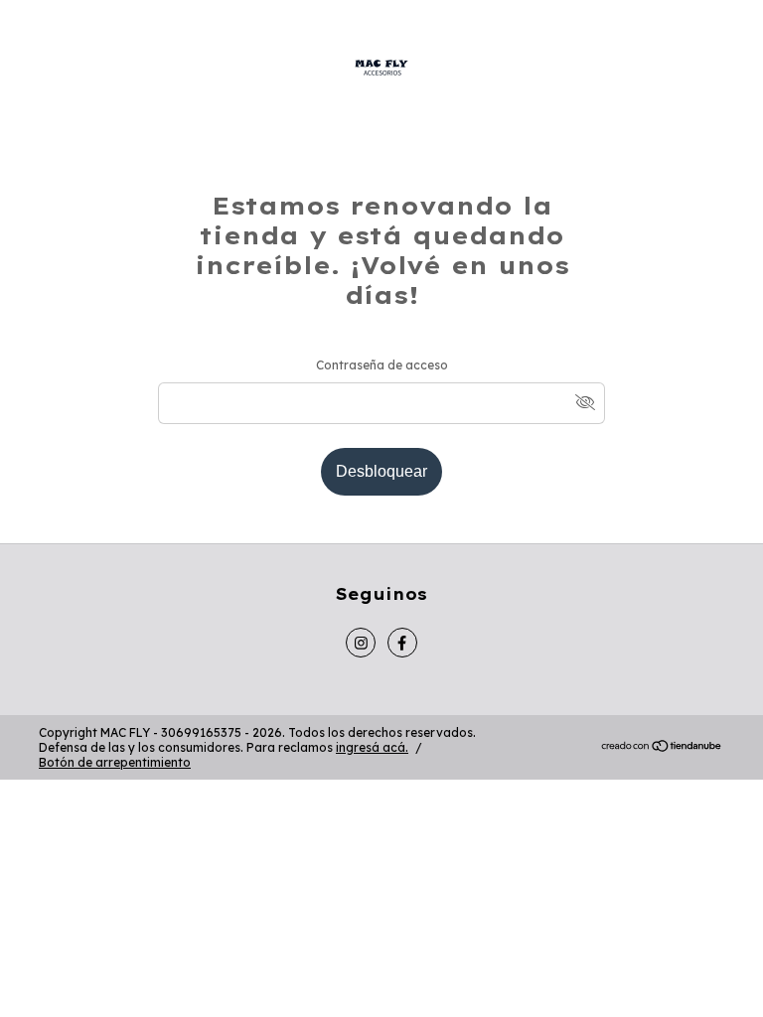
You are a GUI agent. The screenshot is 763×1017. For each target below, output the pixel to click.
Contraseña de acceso (382, 365)
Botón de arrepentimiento (115, 762)
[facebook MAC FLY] (402, 642)
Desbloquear (381, 471)
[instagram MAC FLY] (361, 642)
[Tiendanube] (662, 748)
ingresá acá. (372, 747)
